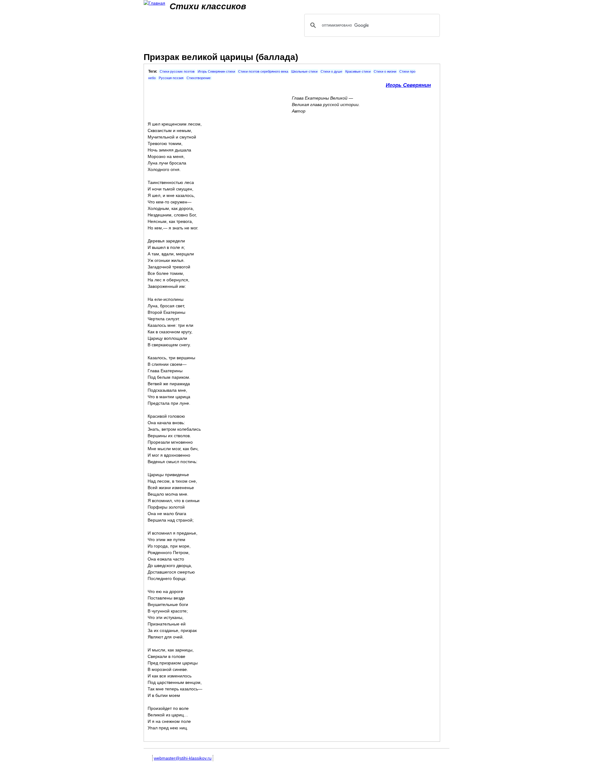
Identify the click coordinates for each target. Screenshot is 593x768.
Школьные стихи (304, 71)
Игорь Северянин (408, 85)
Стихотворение (199, 78)
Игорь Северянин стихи (216, 71)
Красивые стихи (358, 71)
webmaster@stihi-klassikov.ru (183, 758)
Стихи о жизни (385, 71)
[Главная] (154, 3)
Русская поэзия (171, 78)
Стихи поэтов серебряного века (263, 71)
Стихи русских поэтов (177, 71)
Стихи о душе (331, 71)
